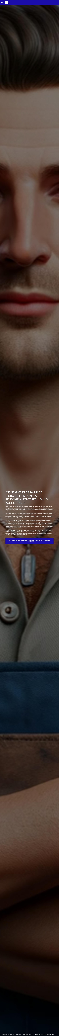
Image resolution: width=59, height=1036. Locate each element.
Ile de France (26, 1034)
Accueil (4, 1034)
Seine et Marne (34, 1034)
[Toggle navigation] (2, 2)
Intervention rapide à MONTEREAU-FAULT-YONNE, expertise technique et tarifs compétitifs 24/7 (29, 541)
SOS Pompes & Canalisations (14, 1034)
